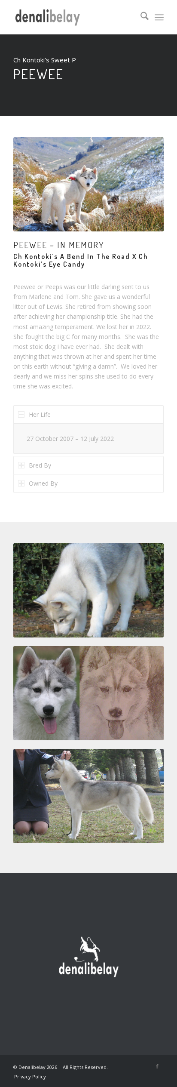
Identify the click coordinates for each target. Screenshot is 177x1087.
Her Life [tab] (40, 414)
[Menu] (159, 17)
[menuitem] (140, 17)
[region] (88, 438)
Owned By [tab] (43, 483)
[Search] (140, 17)
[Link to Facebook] (157, 1066)
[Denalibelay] (73, 17)
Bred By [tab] (40, 465)
